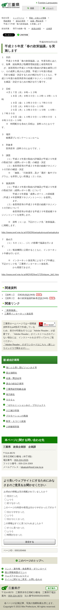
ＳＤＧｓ (10, 399)
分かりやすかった (16, 512)
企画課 (49, 29)
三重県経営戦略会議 (16, 389)
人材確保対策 (12, 426)
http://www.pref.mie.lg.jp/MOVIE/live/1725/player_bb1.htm (30, 274)
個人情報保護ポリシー (16, 572)
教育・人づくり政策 (16, 421)
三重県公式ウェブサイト (11, 5)
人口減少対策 (12, 410)
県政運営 (7, 21)
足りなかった (13, 503)
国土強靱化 (11, 373)
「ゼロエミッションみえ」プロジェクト (26, 405)
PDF (27, 295)
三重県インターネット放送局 (18, 313)
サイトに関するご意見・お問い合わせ (23, 579)
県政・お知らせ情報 (37, 18)
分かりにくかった (16, 519)
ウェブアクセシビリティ (17, 576)
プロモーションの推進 (17, 416)
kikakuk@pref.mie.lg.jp (32, 467)
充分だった (12, 496)
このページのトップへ (31, 560)
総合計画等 (20, 21)
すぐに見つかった (16, 527)
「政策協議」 (11, 310)
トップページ (18, 18)
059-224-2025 (21, 460)
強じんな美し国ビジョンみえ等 (21, 367)
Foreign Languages (47, 2)
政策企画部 (36, 29)
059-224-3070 (15, 596)
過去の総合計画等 (15, 383)
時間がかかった (14, 535)
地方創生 (10, 394)
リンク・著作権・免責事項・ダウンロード (26, 568)
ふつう (10, 499)
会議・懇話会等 (36, 21)
